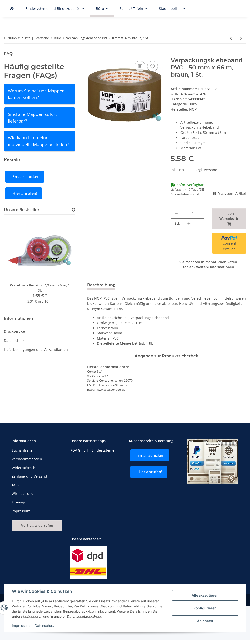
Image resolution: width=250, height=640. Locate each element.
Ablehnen (205, 621)
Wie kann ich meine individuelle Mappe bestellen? (38, 141)
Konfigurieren (205, 608)
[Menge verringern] (176, 213)
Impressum (21, 625)
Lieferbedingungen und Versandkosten (36, 349)
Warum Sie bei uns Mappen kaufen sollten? (36, 94)
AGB (15, 485)
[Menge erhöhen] (189, 223)
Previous (16, 264)
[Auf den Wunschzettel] (152, 66)
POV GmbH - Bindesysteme (92, 450)
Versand (210, 169)
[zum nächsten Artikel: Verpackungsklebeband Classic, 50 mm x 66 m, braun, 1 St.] (241, 38)
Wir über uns (22, 493)
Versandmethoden (27, 459)
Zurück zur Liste (18, 38)
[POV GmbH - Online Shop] (12, 8)
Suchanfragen (23, 450)
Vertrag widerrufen (37, 525)
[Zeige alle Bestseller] (73, 209)
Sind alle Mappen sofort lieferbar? (32, 117)
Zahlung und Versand (29, 476)
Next (64, 264)
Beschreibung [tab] (101, 285)
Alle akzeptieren (205, 595)
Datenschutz (45, 625)
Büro (193, 104)
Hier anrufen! (24, 193)
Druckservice (14, 331)
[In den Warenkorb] (91, 54)
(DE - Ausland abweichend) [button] (188, 191)
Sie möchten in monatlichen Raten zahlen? (208, 264)
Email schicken (26, 176)
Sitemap (18, 502)
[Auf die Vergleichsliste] (140, 66)
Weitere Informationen (215, 267)
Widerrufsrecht (24, 467)
